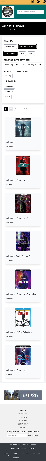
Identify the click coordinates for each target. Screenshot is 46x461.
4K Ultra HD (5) (10, 81)
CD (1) (7, 97)
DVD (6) (8, 76)
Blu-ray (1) (9, 91)
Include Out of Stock (27, 46)
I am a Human (33, 436)
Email (24, 427)
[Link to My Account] (38, 2)
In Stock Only (10, 46)
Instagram (24, 424)
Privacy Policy (6, 454)
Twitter (24, 417)
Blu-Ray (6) (9, 86)
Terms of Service (16, 456)
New (22, 53)
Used (31, 53)
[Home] (8, 11)
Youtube (23, 420)
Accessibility (38, 453)
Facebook (23, 414)
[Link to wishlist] (32, 2)
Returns (25, 453)
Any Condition (10, 53)
